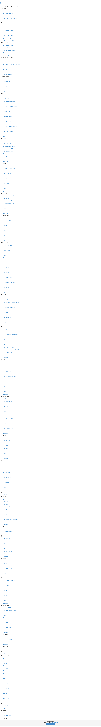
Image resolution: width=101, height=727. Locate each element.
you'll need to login (55, 722)
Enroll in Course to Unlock (50, 724)
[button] (0, 0)
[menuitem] (0, 2)
